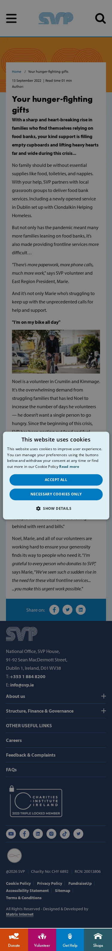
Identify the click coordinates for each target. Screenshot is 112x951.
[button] (56, 508)
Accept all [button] (56, 479)
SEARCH (100, 18)
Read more (69, 466)
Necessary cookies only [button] (56, 494)
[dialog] (56, 475)
